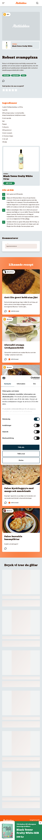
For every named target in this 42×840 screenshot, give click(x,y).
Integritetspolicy (35, 820)
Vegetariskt (16, 75)
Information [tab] (21, 384)
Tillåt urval (21, 454)
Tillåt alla (21, 447)
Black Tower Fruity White (22, 46)
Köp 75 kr (9, 183)
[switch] (37, 425)
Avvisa (21, 460)
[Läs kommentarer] (3, 81)
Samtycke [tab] (7, 384)
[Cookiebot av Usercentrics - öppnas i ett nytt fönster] (31, 378)
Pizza (23, 75)
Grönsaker (6, 75)
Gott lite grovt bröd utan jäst (21, 297)
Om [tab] (34, 384)
